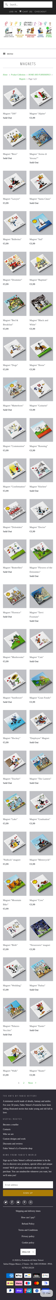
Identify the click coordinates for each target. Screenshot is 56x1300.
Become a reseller (11, 1124)
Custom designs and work (14, 1139)
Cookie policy (28, 1242)
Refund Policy (28, 1224)
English (26, 1251)
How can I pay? (28, 1217)
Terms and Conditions (28, 1230)
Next (30, 1083)
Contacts (6, 1129)
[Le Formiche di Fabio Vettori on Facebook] (12, 1202)
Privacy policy (28, 1236)
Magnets (28, 63)
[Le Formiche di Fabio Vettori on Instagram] (31, 1202)
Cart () (27, 11)
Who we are (8, 1134)
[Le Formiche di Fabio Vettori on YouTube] (18, 1202)
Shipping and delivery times (28, 1211)
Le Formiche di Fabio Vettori (31, 1260)
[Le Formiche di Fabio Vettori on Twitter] (6, 1202)
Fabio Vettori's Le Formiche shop (17, 1148)
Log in (13, 11)
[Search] (7, 4)
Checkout (41, 11)
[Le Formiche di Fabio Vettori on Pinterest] (24, 1202)
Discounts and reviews (13, 1144)
